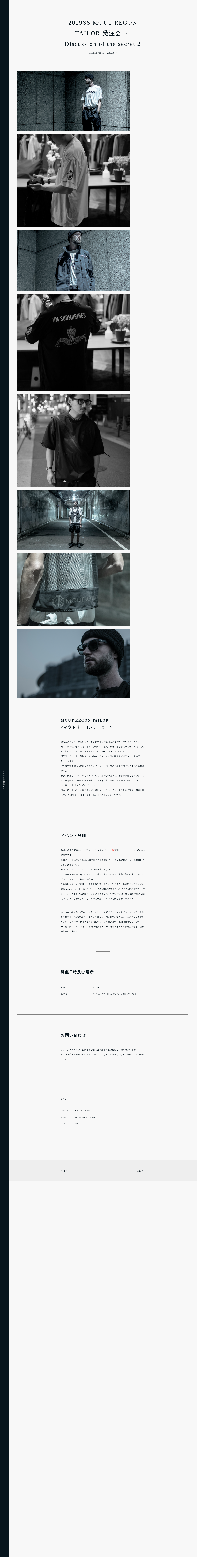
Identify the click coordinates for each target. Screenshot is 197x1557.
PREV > (141, 1171)
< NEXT (64, 1171)
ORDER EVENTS (82, 1111)
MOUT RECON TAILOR (85, 1117)
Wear (77, 1124)
